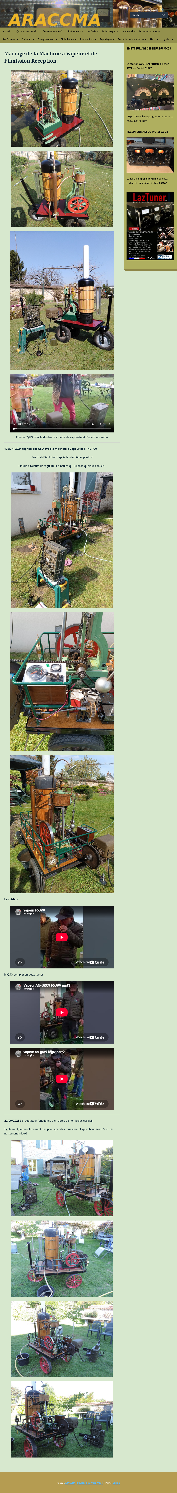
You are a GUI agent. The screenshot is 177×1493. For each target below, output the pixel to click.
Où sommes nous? (52, 31)
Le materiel (127, 31)
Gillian (116, 1483)
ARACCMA (70, 1483)
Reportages (106, 39)
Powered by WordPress (90, 1483)
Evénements (74, 31)
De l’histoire (9, 39)
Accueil (6, 31)
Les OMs (91, 31)
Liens (152, 39)
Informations (87, 39)
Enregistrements (46, 39)
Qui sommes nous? (26, 31)
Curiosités (26, 39)
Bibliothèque (67, 39)
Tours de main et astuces (131, 39)
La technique (108, 31)
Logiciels (166, 39)
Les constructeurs (148, 31)
